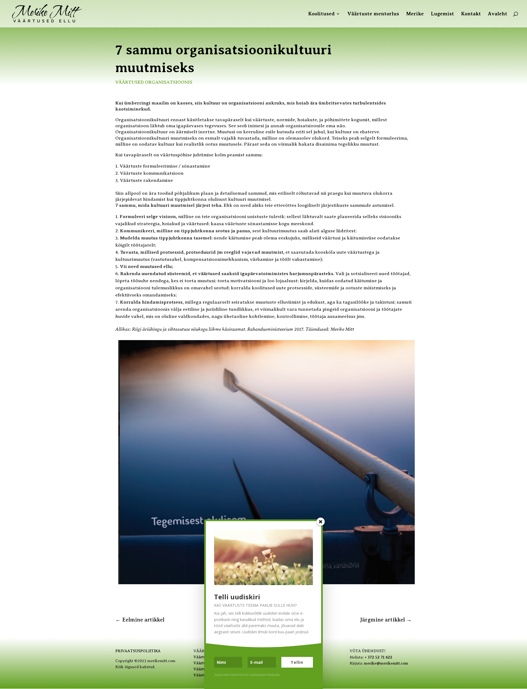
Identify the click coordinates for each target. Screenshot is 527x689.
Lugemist (442, 14)
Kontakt (471, 14)
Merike (415, 14)
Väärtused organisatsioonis (153, 82)
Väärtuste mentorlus (373, 14)
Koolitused (321, 14)
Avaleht (497, 14)
